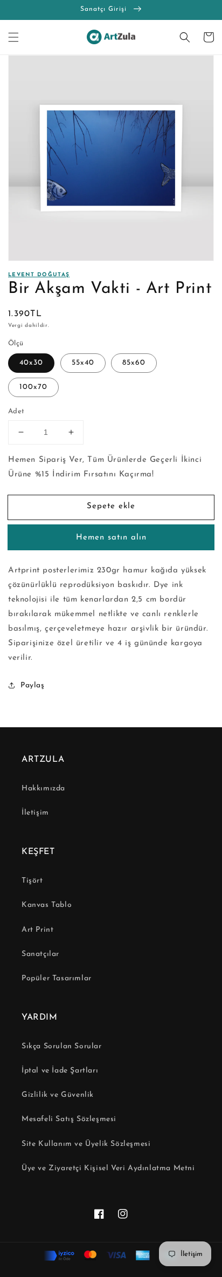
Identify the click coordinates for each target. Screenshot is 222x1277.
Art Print (37, 930)
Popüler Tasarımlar (57, 978)
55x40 (83, 363)
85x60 (133, 363)
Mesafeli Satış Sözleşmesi (69, 1119)
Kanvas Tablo (47, 905)
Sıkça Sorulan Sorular (62, 1046)
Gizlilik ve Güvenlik (58, 1095)
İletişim (35, 813)
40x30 (31, 363)
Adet (16, 411)
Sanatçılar (40, 954)
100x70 (33, 387)
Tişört (32, 881)
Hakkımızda (43, 788)
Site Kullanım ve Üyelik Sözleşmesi (86, 1144)
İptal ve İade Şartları (60, 1071)
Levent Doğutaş (39, 275)
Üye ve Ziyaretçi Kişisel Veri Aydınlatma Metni (108, 1168)
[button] (13, 37)
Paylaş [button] (32, 685)
